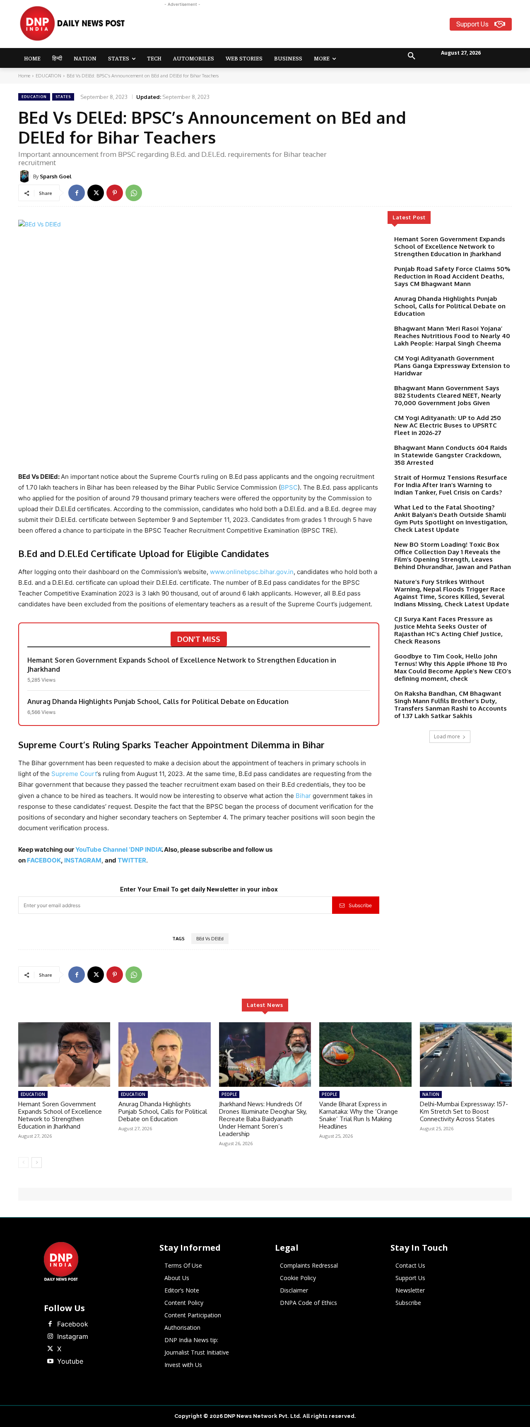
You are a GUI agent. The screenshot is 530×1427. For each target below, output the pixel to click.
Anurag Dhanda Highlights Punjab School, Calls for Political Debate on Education (158, 701)
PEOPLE (229, 1094)
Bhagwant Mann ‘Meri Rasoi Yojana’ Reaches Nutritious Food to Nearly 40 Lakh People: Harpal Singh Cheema (452, 335)
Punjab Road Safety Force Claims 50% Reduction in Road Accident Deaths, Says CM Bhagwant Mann (452, 276)
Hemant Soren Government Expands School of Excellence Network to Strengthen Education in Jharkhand (181, 664)
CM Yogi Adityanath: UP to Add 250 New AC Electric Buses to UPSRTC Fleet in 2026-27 (447, 425)
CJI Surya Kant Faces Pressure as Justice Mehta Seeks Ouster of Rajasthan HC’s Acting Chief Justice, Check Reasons (448, 630)
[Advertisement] (297, 27)
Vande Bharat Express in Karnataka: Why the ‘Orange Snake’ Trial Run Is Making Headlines (358, 1115)
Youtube (70, 1361)
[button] (411, 56)
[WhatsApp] (133, 193)
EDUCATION (48, 76)
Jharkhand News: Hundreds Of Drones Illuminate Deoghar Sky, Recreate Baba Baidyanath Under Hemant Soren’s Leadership (263, 1119)
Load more (447, 736)
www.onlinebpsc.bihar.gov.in (252, 572)
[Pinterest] (114, 193)
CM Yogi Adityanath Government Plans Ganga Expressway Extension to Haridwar (452, 365)
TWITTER (132, 860)
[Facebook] (76, 193)
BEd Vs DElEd (210, 939)
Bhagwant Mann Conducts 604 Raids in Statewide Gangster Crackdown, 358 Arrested (450, 455)
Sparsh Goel (56, 176)
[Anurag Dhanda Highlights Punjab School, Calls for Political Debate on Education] (164, 1054)
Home (24, 76)
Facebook (72, 1324)
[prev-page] (23, 1162)
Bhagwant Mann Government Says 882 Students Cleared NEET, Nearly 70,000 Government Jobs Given (447, 395)
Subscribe (360, 905)
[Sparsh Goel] (25, 176)
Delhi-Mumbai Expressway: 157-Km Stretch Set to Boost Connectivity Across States (464, 1111)
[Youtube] (50, 1361)
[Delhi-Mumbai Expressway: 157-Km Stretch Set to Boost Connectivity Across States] (466, 1054)
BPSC (289, 487)
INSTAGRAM (82, 860)
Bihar (303, 796)
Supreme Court (73, 774)
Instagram (72, 1336)
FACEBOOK (44, 860)
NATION (430, 1094)
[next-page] (36, 1162)
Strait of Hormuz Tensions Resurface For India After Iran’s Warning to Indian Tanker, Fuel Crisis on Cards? (450, 484)
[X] (95, 193)
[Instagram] (50, 1337)
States (63, 96)
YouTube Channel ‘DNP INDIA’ (118, 849)
